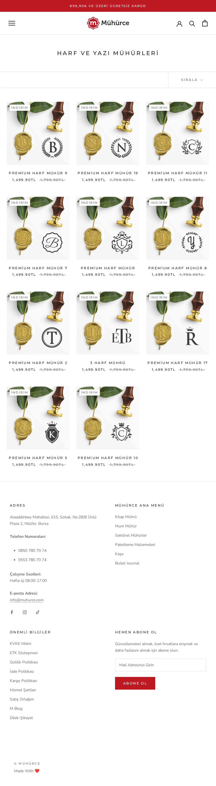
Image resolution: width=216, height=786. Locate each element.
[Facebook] (12, 612)
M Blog (16, 708)
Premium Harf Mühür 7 (38, 268)
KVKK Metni (20, 643)
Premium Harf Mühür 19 (108, 173)
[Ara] (192, 23)
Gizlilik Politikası (24, 662)
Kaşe (119, 554)
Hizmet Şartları (23, 690)
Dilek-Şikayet (21, 717)
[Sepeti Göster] (205, 23)
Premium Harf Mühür (108, 268)
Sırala (190, 80)
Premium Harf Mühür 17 (177, 363)
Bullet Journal (127, 563)
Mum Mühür (126, 526)
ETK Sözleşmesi (24, 653)
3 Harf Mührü (108, 363)
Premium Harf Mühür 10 (108, 458)
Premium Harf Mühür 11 (178, 173)
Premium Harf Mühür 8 (177, 268)
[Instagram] (25, 612)
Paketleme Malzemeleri (135, 544)
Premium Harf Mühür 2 (38, 363)
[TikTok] (38, 612)
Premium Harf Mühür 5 (38, 458)
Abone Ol (135, 683)
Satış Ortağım (22, 699)
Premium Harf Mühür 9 (38, 173)
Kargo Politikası (23, 680)
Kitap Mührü (126, 517)
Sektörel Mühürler (131, 535)
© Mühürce (27, 763)
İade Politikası (22, 671)
